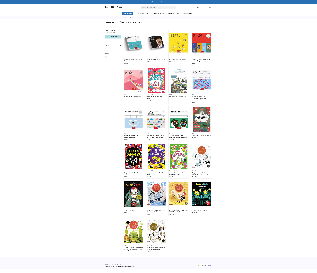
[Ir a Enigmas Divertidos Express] (178, 43)
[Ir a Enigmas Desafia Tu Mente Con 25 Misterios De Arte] (178, 194)
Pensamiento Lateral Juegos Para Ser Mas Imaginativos (155, 136)
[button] (127, 13)
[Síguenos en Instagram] (194, 13)
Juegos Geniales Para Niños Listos (132, 173)
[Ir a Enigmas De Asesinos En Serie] (156, 43)
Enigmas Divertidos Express (177, 59)
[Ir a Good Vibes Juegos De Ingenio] (201, 119)
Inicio (106, 17)
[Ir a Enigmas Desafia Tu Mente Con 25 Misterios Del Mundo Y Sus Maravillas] (133, 231)
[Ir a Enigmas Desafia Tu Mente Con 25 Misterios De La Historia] (201, 156)
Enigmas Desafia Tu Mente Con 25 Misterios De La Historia (201, 173)
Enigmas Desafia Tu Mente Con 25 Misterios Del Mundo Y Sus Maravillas (133, 249)
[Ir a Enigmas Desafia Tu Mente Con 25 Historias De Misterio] (156, 231)
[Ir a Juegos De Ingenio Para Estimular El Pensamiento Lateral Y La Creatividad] (201, 80)
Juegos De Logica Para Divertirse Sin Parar (131, 136)
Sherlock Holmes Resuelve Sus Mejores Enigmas (201, 60)
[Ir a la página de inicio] (114, 7)
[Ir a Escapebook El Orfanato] (201, 194)
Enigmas (107, 55)
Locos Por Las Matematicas (177, 96)
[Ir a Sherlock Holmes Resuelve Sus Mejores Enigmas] (201, 43)
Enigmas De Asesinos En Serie (156, 59)
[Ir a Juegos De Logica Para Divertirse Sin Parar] (133, 119)
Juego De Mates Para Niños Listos (155, 97)
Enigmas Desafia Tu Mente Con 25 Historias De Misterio (156, 248)
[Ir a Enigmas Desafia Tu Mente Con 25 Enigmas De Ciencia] (156, 194)
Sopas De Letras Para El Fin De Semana (133, 60)
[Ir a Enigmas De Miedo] (133, 194)
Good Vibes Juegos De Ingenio (201, 135)
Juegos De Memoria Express (132, 96)
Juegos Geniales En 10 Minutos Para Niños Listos (178, 173)
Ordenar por (108, 42)
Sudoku (107, 53)
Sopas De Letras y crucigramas (113, 56)
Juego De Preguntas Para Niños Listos (156, 173)
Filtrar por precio (109, 61)
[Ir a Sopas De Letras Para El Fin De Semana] (133, 43)
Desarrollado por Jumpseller (126, 266)
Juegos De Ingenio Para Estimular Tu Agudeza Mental (178, 136)
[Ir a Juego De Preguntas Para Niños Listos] (156, 156)
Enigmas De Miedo (129, 210)
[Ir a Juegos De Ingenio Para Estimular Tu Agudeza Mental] (178, 119)
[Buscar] (174, 7)
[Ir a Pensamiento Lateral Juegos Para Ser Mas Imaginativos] (156, 119)
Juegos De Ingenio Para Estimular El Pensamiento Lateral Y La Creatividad (199, 98)
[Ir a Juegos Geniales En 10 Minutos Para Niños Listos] (178, 156)
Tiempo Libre (112, 17)
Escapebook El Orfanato (199, 210)
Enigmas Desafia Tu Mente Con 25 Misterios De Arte (178, 211)
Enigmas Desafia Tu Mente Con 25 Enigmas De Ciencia (156, 211)
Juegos (120, 17)
